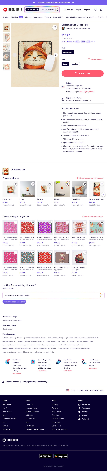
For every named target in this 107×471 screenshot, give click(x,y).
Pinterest (85, 419)
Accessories (83, 17)
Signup (5, 426)
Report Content (12, 382)
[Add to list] (54, 27)
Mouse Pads (7, 316)
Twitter (84, 412)
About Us (29, 404)
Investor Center (31, 408)
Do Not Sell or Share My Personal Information (42, 445)
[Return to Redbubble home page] (12, 10)
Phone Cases (38, 17)
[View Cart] (101, 9)
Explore (6, 17)
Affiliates (28, 415)
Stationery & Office (96, 17)
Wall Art (48, 17)
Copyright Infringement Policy (35, 382)
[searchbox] (53, 295)
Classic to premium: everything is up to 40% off (53, 2)
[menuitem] (6, 17)
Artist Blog (29, 426)
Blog (4, 415)
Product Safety (58, 419)
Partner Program (32, 412)
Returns (55, 408)
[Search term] (56, 10)
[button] (53, 2)
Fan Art (5, 408)
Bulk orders (7, 429)
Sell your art (30, 419)
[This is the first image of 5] (15, 55)
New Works (7, 412)
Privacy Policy (20, 445)
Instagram (86, 404)
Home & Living (58, 17)
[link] (14, 302)
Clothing (16, 17)
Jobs (27, 422)
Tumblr (84, 415)
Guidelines (56, 415)
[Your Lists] (95, 9)
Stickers (28, 17)
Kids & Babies (71, 17)
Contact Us (56, 426)
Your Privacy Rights (59, 429)
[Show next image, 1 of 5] (56, 55)
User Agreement (8, 445)
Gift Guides (7, 404)
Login (5, 422)
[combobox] (42, 10)
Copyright (56, 422)
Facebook (86, 408)
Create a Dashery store (34, 429)
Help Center (56, 412)
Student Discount (9, 419)
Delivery (55, 404)
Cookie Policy (63, 445)
